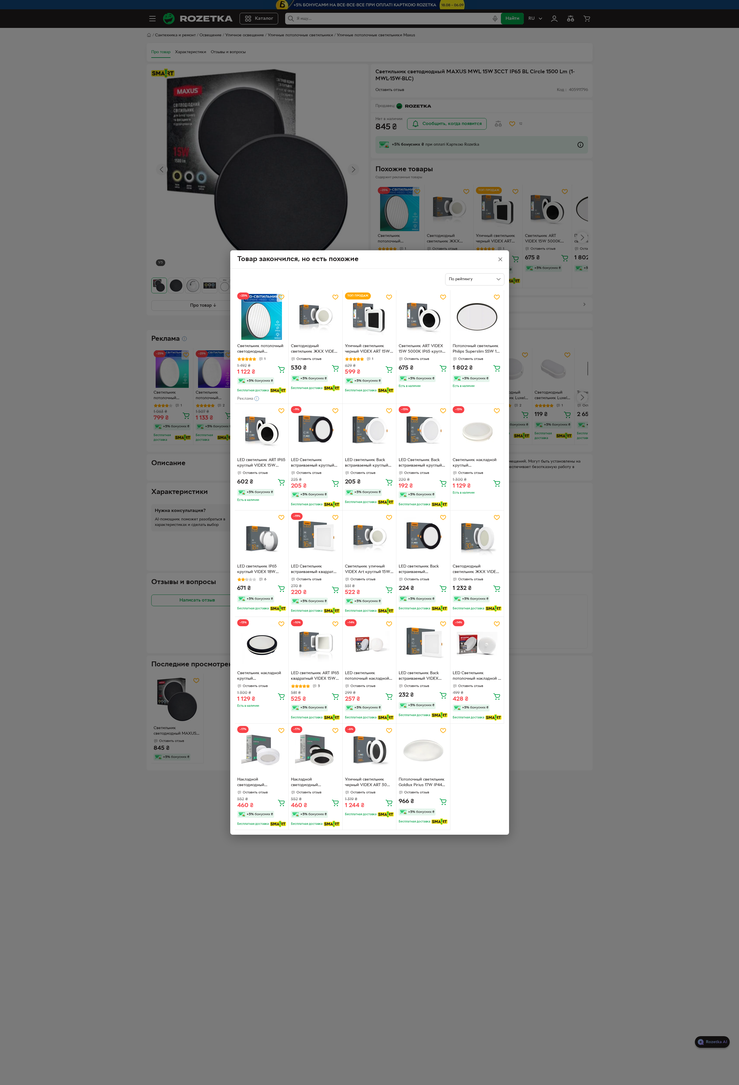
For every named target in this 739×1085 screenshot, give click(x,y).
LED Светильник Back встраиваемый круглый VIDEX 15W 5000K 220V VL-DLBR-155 (422, 463)
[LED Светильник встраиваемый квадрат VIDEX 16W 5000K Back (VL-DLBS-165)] (315, 537)
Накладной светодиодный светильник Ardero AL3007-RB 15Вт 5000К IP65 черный (313, 783)
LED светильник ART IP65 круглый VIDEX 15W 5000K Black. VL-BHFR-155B (261, 463)
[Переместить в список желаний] (281, 297)
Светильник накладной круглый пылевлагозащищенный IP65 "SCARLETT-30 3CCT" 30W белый (475, 463)
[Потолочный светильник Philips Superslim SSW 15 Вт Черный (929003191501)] (477, 317)
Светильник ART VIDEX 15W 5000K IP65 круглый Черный (423, 349)
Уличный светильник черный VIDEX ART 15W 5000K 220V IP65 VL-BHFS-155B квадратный (367, 349)
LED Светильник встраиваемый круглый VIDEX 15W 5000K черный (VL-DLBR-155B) (313, 463)
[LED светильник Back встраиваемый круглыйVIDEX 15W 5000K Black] (423, 537)
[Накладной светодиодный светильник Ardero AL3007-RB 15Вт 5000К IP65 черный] (315, 750)
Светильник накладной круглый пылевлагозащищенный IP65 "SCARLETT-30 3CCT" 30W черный (259, 676)
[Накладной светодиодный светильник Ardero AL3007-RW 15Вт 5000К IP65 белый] (261, 750)
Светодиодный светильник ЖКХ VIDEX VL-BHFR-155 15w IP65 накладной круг (314, 349)
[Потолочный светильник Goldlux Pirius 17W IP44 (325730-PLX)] (423, 750)
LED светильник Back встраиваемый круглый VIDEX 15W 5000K (366, 463)
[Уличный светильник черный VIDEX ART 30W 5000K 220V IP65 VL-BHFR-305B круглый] (369, 750)
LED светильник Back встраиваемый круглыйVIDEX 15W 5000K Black (419, 570)
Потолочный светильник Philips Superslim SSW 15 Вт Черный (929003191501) (476, 349)
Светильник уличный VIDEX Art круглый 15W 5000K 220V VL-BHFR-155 (367, 570)
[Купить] (281, 369)
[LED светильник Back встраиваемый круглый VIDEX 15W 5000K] (369, 430)
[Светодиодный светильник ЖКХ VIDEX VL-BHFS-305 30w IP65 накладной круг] (477, 537)
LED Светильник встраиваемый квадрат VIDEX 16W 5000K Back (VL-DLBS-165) (314, 570)
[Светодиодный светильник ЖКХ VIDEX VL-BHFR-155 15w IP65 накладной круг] (315, 317)
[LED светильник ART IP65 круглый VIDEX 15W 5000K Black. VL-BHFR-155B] (261, 430)
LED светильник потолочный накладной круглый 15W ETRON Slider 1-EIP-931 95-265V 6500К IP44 (367, 676)
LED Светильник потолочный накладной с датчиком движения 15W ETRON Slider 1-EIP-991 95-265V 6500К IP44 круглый (476, 676)
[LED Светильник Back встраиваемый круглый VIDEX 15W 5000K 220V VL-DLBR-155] (423, 430)
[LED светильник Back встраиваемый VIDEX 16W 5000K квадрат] (423, 643)
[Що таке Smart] (278, 390)
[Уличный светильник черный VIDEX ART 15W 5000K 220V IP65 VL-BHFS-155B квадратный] (369, 317)
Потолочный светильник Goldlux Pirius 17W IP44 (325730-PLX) (422, 783)
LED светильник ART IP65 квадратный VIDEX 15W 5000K (315, 676)
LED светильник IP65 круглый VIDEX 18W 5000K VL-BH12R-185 (257, 570)
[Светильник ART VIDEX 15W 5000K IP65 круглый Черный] (423, 317)
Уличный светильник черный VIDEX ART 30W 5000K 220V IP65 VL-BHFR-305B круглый (368, 783)
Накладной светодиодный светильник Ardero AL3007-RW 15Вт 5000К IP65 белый (260, 783)
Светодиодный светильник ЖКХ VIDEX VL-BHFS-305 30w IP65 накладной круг (476, 570)
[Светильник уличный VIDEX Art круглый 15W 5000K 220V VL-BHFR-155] (369, 537)
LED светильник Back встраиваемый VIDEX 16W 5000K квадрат (419, 676)
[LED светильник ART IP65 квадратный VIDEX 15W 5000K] (315, 643)
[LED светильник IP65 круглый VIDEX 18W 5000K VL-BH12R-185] (261, 537)
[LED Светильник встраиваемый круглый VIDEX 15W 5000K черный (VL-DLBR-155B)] (315, 430)
